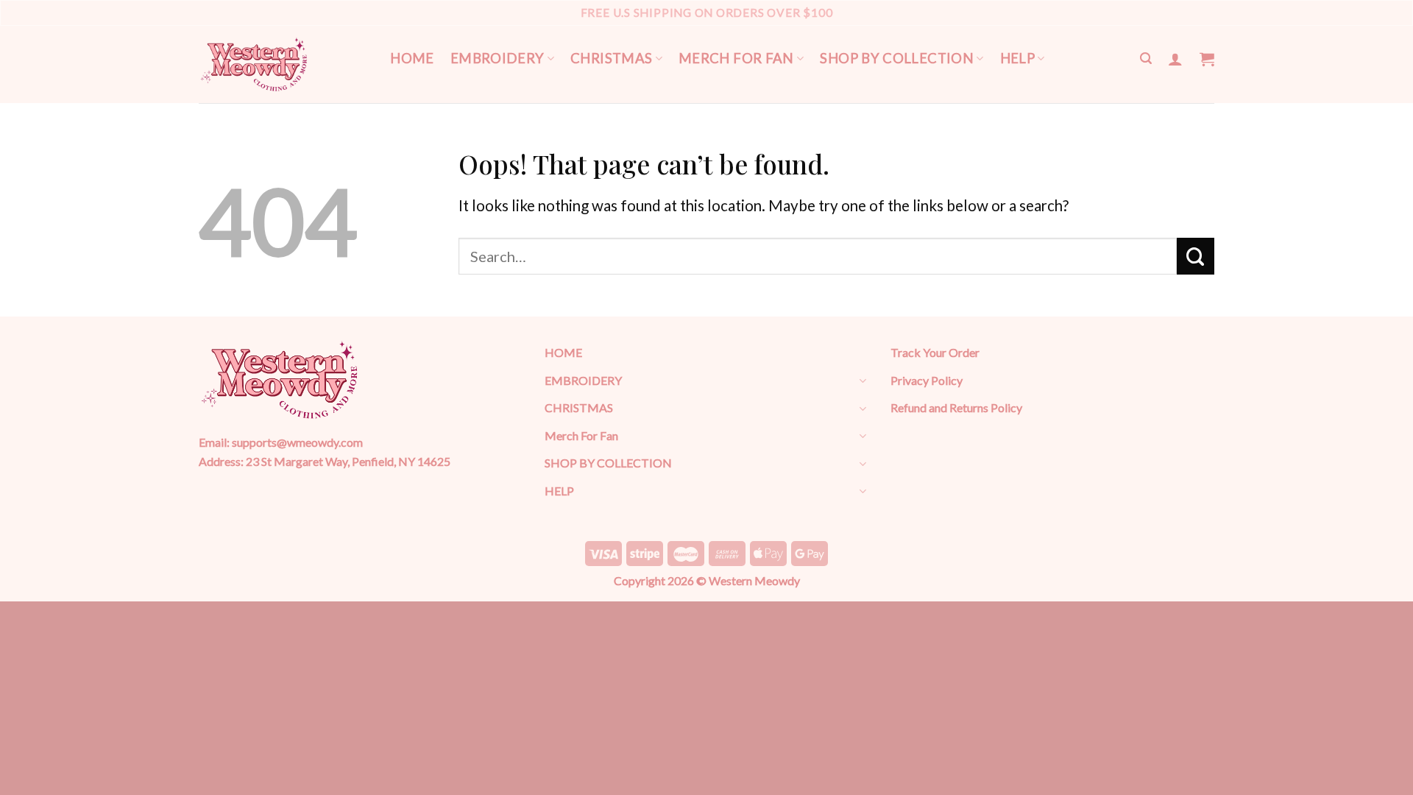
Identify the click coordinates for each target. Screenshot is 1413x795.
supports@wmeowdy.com (297, 442)
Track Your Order (935, 352)
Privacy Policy (926, 380)
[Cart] (1207, 59)
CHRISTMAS (611, 58)
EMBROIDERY (497, 58)
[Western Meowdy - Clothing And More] (254, 64)
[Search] (1146, 58)
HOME (412, 58)
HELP (1017, 58)
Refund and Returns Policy (956, 407)
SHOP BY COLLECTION (897, 58)
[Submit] (1195, 256)
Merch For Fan (736, 58)
